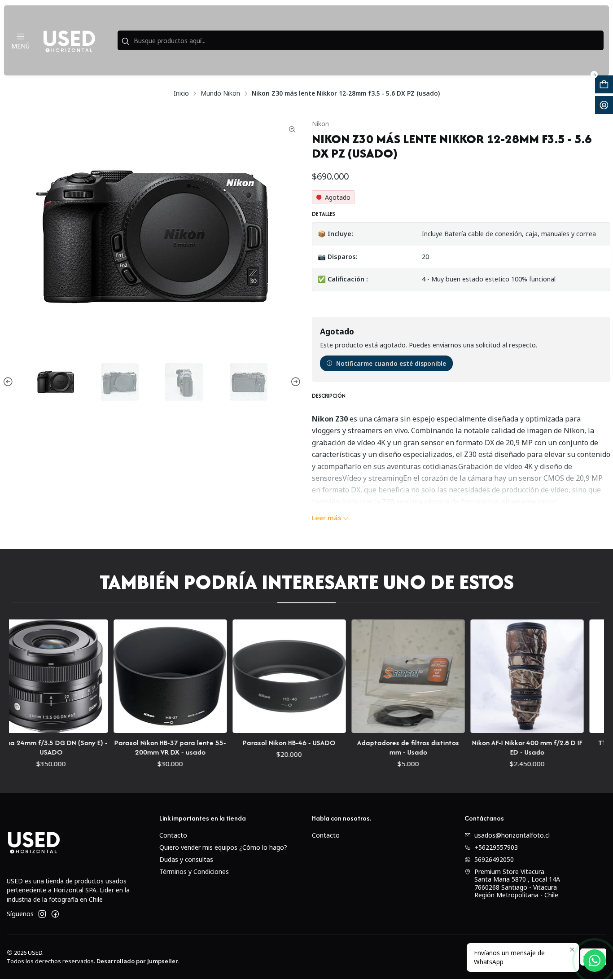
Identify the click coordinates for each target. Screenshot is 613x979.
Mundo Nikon (220, 93)
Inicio (181, 93)
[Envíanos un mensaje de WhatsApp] (594, 960)
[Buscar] (125, 41)
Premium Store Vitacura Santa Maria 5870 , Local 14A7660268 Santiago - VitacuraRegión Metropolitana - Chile (517, 883)
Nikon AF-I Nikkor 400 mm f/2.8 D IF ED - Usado (498, 747)
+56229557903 (496, 847)
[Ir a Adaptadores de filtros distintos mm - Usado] (379, 676)
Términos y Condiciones (194, 871)
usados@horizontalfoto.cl (512, 835)
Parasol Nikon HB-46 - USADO (260, 743)
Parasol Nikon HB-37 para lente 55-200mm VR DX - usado (141, 747)
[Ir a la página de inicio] (69, 40)
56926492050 (494, 859)
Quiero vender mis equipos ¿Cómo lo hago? (223, 847)
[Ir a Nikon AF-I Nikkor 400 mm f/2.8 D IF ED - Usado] (498, 676)
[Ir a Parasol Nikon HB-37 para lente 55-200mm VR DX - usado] (141, 676)
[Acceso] (604, 105)
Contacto (173, 835)
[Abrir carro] (604, 84)
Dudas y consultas (186, 859)
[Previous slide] (9, 382)
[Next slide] (294, 382)
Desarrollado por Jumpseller (137, 961)
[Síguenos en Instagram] (42, 913)
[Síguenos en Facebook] (55, 913)
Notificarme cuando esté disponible (391, 363)
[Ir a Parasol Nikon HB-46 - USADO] (260, 676)
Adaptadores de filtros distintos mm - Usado (379, 747)
